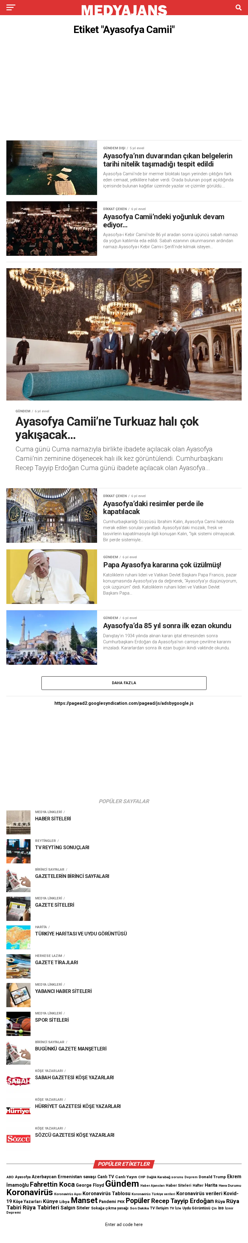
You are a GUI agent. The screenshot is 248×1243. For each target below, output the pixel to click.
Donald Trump (212, 1177)
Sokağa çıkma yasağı (110, 1208)
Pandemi (107, 1201)
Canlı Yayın (126, 1176)
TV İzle (175, 1208)
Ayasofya (23, 1177)
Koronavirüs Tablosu (106, 1193)
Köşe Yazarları (27, 1201)
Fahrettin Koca (52, 1184)
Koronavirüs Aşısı (67, 1194)
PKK (121, 1202)
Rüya (220, 1201)
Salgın (67, 1208)
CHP (141, 1177)
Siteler (83, 1207)
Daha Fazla (124, 683)
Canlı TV (105, 1176)
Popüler (138, 1201)
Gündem (122, 1184)
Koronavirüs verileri (199, 1193)
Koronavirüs (29, 1192)
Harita (211, 1185)
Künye (50, 1201)
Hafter (198, 1185)
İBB (221, 1208)
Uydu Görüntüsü (196, 1208)
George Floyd (90, 1185)
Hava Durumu (230, 1185)
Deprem (190, 1177)
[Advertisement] (123, 89)
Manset (84, 1200)
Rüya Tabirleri (41, 1207)
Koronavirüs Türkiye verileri (153, 1194)
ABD (10, 1177)
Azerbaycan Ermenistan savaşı (64, 1176)
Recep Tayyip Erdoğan (182, 1201)
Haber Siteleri (178, 1185)
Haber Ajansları (152, 1186)
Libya (64, 1201)
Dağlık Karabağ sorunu (165, 1177)
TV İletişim (159, 1208)
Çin (214, 1208)
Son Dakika (139, 1208)
